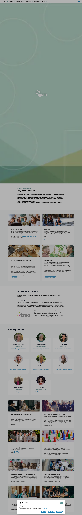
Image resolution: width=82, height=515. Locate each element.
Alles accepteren (59, 511)
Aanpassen (43, 511)
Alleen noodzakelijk (51, 511)
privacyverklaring (44, 508)
